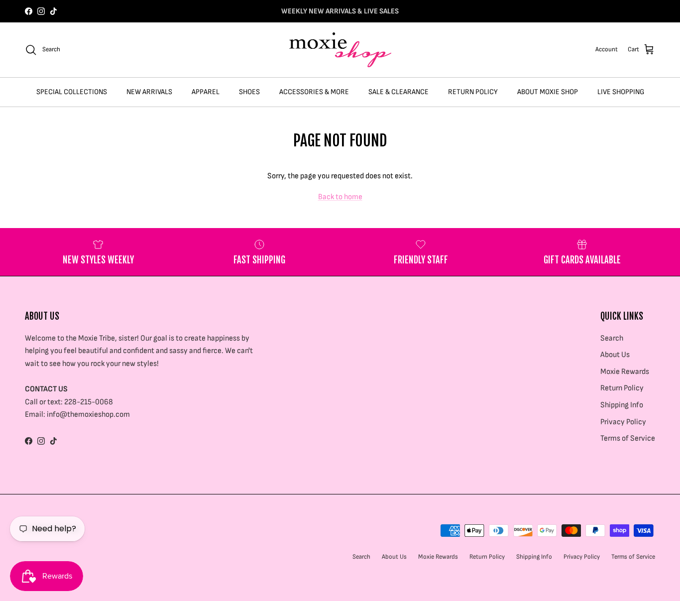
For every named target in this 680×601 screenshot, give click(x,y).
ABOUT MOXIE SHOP (547, 92)
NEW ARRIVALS (149, 92)
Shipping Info (621, 405)
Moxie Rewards (624, 371)
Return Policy (622, 388)
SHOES (249, 92)
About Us (615, 355)
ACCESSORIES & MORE (314, 92)
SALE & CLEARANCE (398, 92)
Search (611, 338)
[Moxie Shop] (340, 49)
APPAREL (206, 92)
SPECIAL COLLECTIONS (71, 92)
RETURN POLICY (473, 92)
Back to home (340, 197)
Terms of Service (627, 438)
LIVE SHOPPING (620, 92)
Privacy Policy (623, 422)
